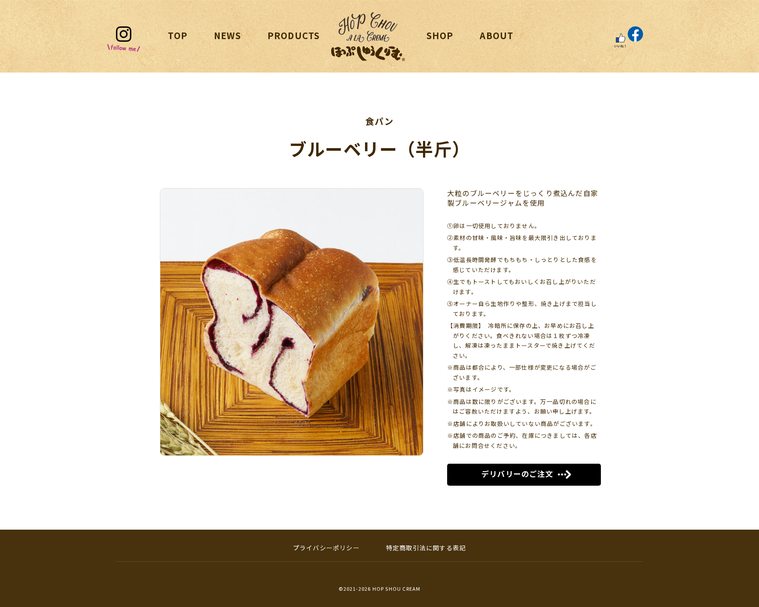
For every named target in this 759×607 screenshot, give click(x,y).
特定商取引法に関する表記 (426, 547)
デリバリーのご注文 (517, 473)
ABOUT (496, 35)
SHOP (440, 35)
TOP (178, 35)
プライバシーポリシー (326, 547)
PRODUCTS (293, 35)
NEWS (227, 35)
